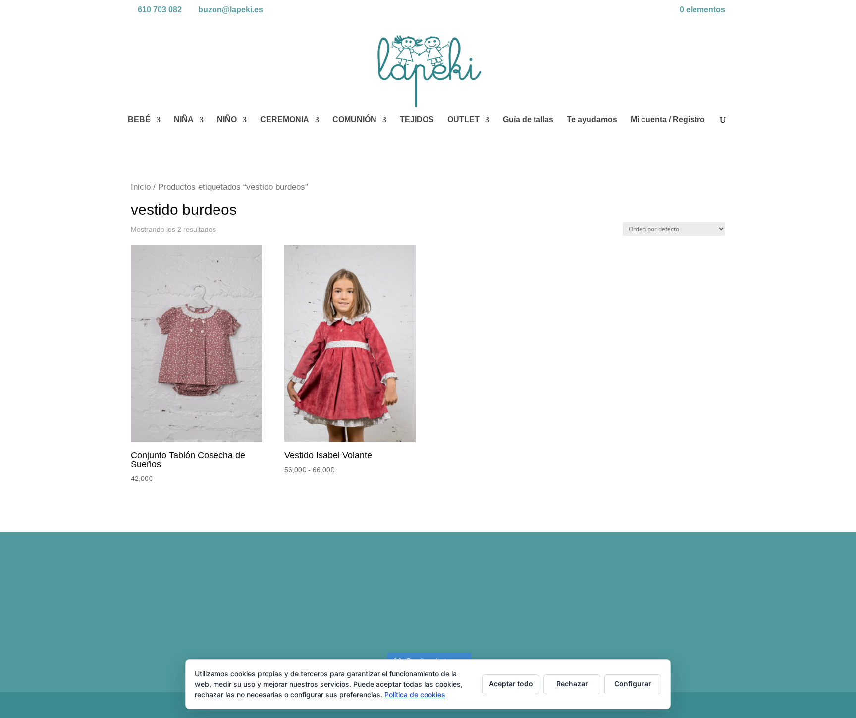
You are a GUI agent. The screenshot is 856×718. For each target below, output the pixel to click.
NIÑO (227, 120)
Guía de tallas (528, 120)
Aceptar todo (511, 683)
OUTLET (463, 120)
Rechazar (572, 683)
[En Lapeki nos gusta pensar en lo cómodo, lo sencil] (353, 604)
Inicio (141, 186)
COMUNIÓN (354, 120)
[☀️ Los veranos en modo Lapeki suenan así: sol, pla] (653, 604)
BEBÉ (139, 120)
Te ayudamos (592, 120)
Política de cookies (414, 694)
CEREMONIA (284, 120)
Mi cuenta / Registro (668, 120)
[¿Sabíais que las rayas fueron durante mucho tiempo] (203, 604)
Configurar (632, 683)
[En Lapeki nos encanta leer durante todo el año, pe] (503, 604)
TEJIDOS (417, 120)
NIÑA (184, 120)
